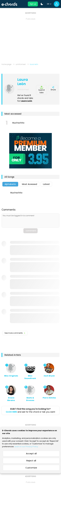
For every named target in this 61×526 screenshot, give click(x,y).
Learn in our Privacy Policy (26, 446)
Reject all (31, 460)
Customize (31, 467)
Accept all (31, 453)
